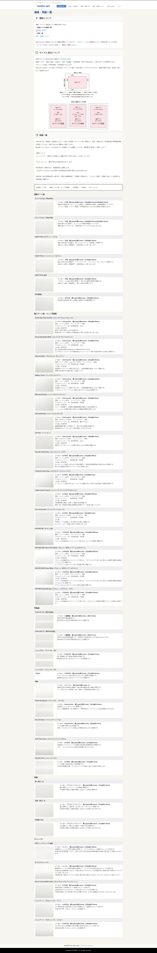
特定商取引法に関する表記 (71, 945)
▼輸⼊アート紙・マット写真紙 (59, 187)
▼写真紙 (75, 187)
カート (119, 6)
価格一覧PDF (42, 30)
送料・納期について (98, 6)
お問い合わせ (111, 6)
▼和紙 (83, 187)
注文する (61, 6)
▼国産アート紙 (41, 187)
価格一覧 (65, 62)
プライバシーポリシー (87, 945)
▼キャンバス (93, 187)
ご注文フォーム (81, 42)
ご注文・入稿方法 (73, 6)
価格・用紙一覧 (85, 6)
